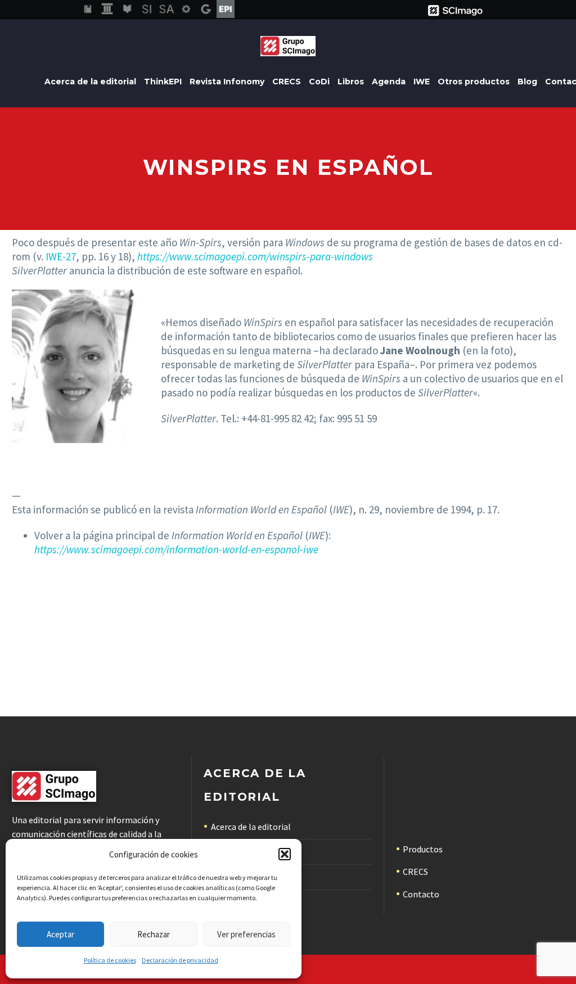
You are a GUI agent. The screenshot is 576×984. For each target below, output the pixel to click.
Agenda (389, 81)
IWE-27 (61, 256)
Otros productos (474, 81)
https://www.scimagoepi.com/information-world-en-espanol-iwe (176, 549)
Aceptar (60, 934)
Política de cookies (110, 960)
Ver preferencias (246, 934)
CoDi (319, 81)
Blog (527, 81)
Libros (351, 81)
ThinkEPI (163, 81)
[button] (284, 854)
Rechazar (153, 934)
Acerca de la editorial (90, 81)
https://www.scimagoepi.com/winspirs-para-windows (255, 256)
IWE (421, 81)
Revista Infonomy (227, 81)
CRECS (286, 81)
